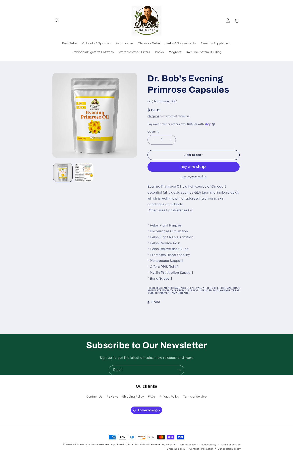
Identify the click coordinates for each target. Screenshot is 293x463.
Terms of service (231, 445)
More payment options (193, 176)
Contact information (201, 449)
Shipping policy (176, 449)
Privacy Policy (169, 396)
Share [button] (155, 302)
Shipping (153, 116)
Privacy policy (208, 445)
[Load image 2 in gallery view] (84, 172)
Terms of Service (194, 396)
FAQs (152, 396)
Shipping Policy (133, 396)
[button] (57, 20)
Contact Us (94, 396)
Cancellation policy (229, 449)
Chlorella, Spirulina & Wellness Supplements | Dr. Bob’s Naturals (111, 444)
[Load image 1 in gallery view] (62, 172)
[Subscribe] (179, 370)
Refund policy (187, 445)
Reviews (112, 396)
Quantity (153, 131)
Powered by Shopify (163, 444)
